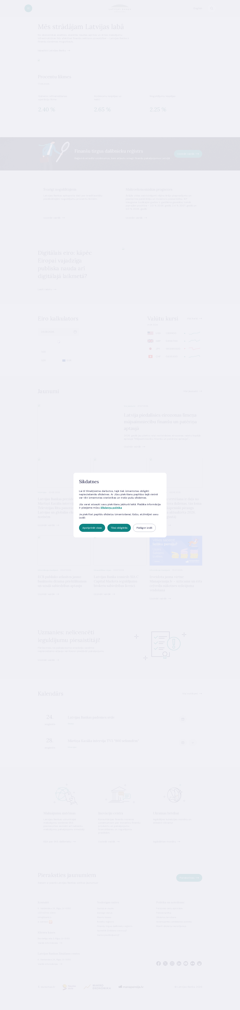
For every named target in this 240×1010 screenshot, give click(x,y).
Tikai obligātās (119, 527)
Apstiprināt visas (92, 527)
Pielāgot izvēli (144, 527)
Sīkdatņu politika (111, 507)
